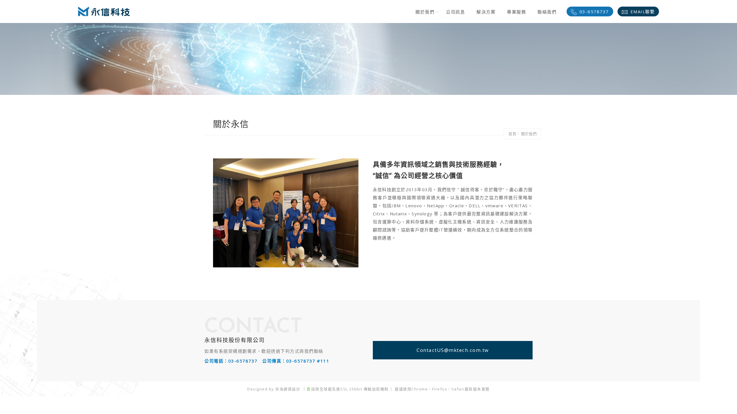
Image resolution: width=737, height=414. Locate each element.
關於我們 (424, 12)
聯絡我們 (546, 12)
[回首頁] (104, 11)
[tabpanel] (368, 59)
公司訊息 (455, 12)
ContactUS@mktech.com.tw (453, 350)
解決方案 (485, 12)
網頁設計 (292, 389)
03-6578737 (594, 11)
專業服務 (516, 12)
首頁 (512, 133)
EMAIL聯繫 (642, 11)
